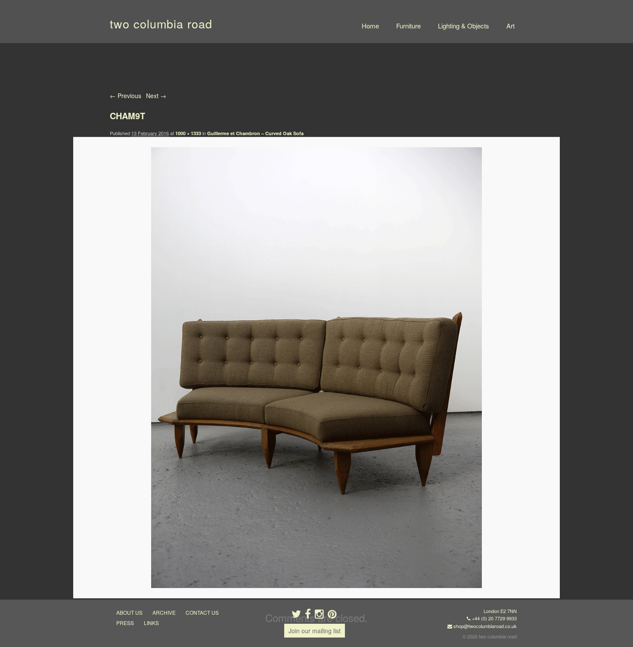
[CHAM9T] (316, 367)
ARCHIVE (164, 612)
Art (510, 25)
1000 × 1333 (188, 133)
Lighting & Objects (463, 25)
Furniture (408, 25)
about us (129, 612)
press (125, 622)
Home (370, 25)
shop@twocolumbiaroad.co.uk (485, 625)
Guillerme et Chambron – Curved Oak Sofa (255, 133)
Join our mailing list (315, 630)
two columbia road (161, 23)
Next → (156, 95)
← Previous (125, 95)
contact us (202, 612)
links (151, 622)
